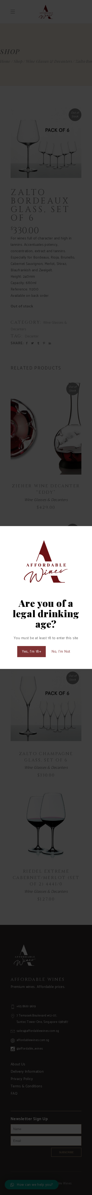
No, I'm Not (60, 652)
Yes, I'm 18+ (31, 652)
